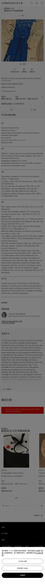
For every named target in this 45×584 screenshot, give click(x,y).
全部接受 (22, 575)
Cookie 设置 (22, 561)
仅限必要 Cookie (22, 568)
